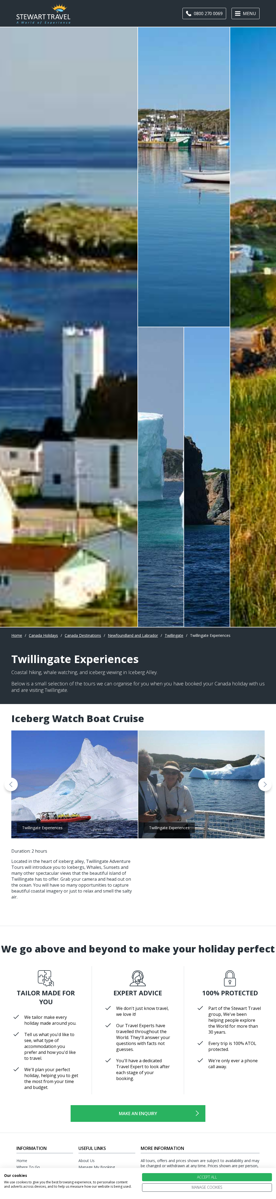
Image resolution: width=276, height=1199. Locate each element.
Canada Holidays (43, 635)
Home (16, 635)
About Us (86, 1160)
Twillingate (174, 635)
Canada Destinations (83, 635)
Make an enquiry (138, 1113)
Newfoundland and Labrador (133, 635)
